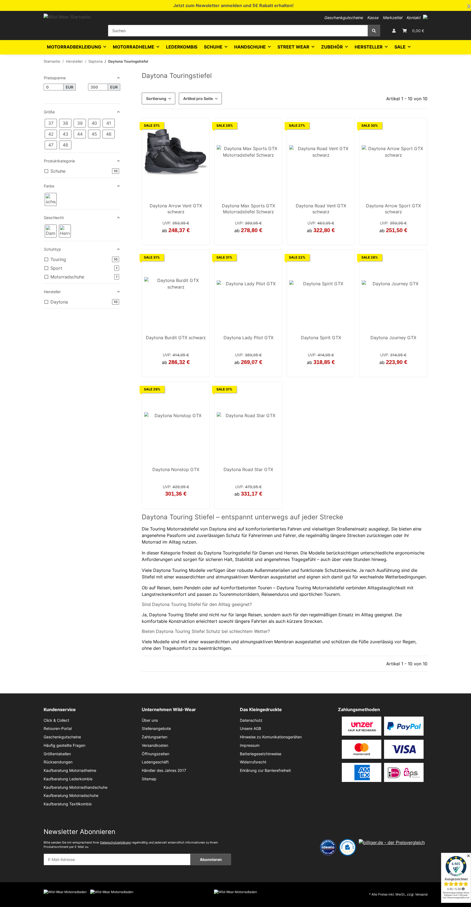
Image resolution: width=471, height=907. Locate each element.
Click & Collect (56, 720)
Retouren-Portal (58, 728)
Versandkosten (155, 745)
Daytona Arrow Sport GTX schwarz (393, 208)
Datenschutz (251, 720)
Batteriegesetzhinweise (260, 754)
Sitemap (149, 779)
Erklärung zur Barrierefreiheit (265, 770)
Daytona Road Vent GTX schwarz (321, 208)
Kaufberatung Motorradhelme (70, 770)
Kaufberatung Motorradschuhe (71, 795)
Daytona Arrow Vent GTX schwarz (176, 208)
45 (179, 239)
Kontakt (413, 17)
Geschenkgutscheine (343, 17)
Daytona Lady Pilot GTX (248, 337)
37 (245, 371)
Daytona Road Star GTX (248, 469)
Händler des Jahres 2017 (164, 770)
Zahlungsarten (154, 737)
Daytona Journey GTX (393, 337)
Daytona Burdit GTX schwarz (176, 337)
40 (314, 371)
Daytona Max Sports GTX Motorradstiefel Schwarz (248, 208)
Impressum (249, 745)
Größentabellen (57, 754)
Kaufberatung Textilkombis (68, 804)
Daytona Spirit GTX (321, 337)
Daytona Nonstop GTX (175, 469)
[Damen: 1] (51, 231)
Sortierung (156, 98)
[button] (425, 17)
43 (248, 239)
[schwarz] (51, 199)
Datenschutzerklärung (115, 842)
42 (172, 239)
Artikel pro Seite (198, 98)
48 (258, 502)
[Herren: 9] (65, 231)
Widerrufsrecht (253, 762)
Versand (421, 894)
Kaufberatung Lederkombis (68, 779)
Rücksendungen (58, 762)
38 (384, 371)
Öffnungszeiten (155, 754)
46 (176, 371)
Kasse (372, 17)
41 (393, 239)
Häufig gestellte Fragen (64, 745)
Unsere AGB (250, 728)
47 (403, 371)
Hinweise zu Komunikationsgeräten (271, 737)
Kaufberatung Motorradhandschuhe (75, 787)
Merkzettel (392, 17)
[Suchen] (374, 31)
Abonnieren (211, 859)
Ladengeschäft (155, 762)
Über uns (150, 720)
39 (251, 371)
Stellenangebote (156, 728)
